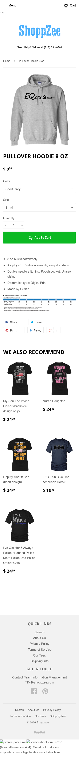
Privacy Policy (40, 643)
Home (6, 61)
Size (6, 200)
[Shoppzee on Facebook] (34, 692)
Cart (72, 5)
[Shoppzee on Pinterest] (45, 692)
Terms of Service (39, 649)
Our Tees (39, 655)
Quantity (8, 218)
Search (39, 632)
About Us (39, 637)
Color (6, 181)
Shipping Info (39, 661)
